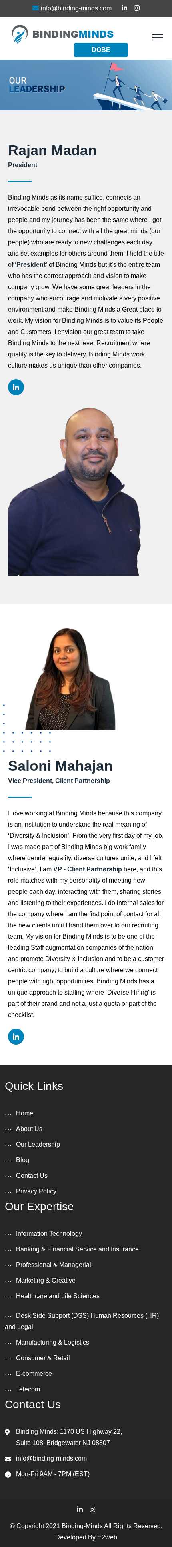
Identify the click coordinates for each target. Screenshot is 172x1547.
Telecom (28, 1389)
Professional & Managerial (53, 1264)
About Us (29, 1128)
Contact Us (32, 1175)
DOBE (101, 49)
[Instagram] (92, 1509)
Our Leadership (38, 1144)
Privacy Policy (36, 1191)
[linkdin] (16, 387)
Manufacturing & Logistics (52, 1342)
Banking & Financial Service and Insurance (77, 1249)
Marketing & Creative (46, 1280)
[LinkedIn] (80, 1509)
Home (24, 1113)
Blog (22, 1160)
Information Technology (49, 1233)
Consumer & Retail (43, 1358)
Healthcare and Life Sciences (58, 1296)
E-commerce (34, 1373)
